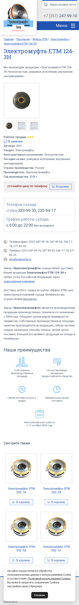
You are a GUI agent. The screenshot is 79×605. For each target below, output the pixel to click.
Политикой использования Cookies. (49, 578)
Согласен (39, 595)
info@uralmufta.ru (20, 259)
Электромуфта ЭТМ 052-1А (21, 490)
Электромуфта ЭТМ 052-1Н (56, 548)
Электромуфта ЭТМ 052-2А (56, 490)
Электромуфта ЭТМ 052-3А (21, 548)
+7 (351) (60, 16)
